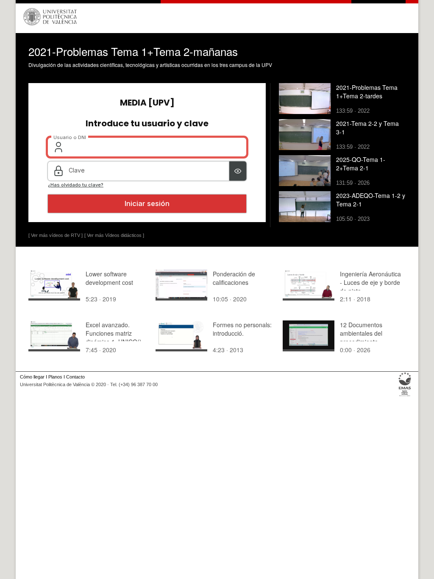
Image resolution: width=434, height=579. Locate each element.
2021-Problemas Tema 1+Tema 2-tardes (367, 91)
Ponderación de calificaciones (234, 278)
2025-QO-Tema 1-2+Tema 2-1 (360, 163)
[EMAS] (405, 396)
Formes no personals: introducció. (242, 328)
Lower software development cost (109, 278)
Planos (55, 376)
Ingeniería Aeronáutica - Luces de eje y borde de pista (370, 282)
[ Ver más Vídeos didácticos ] (114, 235)
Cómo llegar (32, 376)
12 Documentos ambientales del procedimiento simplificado (361, 337)
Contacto (75, 376)
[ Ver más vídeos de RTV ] (55, 235)
